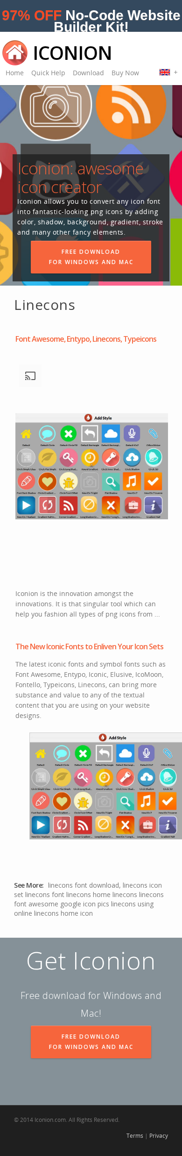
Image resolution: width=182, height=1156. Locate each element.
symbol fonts (120, 664)
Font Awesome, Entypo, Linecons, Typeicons (85, 339)
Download (88, 72)
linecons (124, 894)
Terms (134, 1136)
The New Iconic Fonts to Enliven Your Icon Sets (89, 646)
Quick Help (48, 72)
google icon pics (84, 903)
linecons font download (83, 885)
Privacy (158, 1136)
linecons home (88, 894)
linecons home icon (63, 913)
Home (15, 72)
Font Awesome (38, 674)
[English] (168, 72)
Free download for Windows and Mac (91, 257)
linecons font (44, 894)
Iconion (72, 52)
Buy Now (125, 72)
